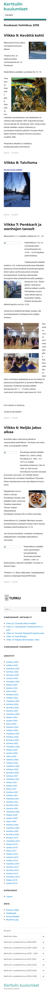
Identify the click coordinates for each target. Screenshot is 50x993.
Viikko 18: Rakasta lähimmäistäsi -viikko (22, 639)
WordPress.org (12, 919)
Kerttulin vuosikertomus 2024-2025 (20, 976)
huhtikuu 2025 (12, 665)
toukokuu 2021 (12, 792)
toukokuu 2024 (12, 694)
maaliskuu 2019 (12, 863)
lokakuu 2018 (11, 880)
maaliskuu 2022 (12, 766)
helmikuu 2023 (12, 736)
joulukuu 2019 (12, 837)
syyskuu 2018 (12, 883)
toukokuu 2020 (12, 824)
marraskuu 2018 (13, 876)
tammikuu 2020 (12, 834)
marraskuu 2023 (13, 714)
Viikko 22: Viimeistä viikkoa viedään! (21, 623)
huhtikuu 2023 (12, 730)
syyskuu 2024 (12, 688)
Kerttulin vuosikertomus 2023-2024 (20, 970)
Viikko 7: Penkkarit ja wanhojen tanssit (22, 226)
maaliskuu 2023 (12, 733)
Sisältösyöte (11, 913)
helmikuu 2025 (12, 671)
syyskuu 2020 (12, 818)
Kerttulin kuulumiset (16, 6)
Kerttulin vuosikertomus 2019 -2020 (20, 948)
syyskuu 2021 (12, 785)
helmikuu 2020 (12, 831)
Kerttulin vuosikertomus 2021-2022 (20, 959)
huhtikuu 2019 (12, 860)
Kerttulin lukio (10, 936)
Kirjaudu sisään (12, 910)
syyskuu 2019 (12, 847)
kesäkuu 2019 (12, 854)
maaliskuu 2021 (12, 798)
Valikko (9, 15)
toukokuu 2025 (12, 662)
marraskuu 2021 (13, 779)
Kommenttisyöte (12, 916)
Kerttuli (7, 153)
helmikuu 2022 (12, 769)
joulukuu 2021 (12, 775)
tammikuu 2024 (12, 707)
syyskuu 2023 (12, 720)
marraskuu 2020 (13, 811)
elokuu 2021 (11, 788)
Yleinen (9, 896)
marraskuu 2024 (13, 681)
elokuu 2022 (11, 756)
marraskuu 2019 (13, 841)
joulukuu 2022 (12, 743)
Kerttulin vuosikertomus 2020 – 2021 (21, 953)
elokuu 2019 (11, 850)
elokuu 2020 (11, 821)
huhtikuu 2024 (12, 697)
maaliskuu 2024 (12, 701)
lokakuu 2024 (11, 684)
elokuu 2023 (11, 723)
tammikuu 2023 (12, 740)
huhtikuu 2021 (12, 795)
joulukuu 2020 (12, 808)
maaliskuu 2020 (12, 828)
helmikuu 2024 (12, 704)
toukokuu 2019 (12, 857)
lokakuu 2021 (11, 782)
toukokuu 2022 (12, 759)
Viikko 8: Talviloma (20, 163)
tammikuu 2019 (12, 870)
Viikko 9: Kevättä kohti (24, 35)
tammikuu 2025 (12, 675)
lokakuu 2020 (11, 815)
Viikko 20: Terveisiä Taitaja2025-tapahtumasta (25, 633)
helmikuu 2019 (12, 867)
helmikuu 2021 (12, 801)
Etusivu (7, 931)
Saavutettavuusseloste (11, 988)
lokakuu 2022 (11, 749)
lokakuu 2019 (11, 844)
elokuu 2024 (11, 691)
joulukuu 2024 (12, 678)
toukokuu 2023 (12, 727)
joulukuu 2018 (12, 873)
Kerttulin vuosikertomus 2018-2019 (20, 942)
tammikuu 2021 (12, 805)
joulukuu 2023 (12, 710)
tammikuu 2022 (12, 772)
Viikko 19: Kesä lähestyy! (16, 636)
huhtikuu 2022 (12, 762)
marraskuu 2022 (13, 746)
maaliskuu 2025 (12, 668)
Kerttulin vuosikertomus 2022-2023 (20, 965)
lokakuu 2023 (11, 717)
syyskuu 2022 (12, 753)
